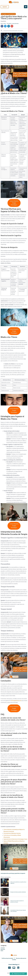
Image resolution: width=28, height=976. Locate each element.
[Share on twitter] (5, 26)
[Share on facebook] (2, 26)
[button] (5, 6)
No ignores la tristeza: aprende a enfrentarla (18, 892)
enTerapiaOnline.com (16, 700)
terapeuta (22, 873)
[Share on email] (12, 26)
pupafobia (17, 873)
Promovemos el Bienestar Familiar (12, 833)
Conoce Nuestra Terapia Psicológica (14, 203)
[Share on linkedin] (8, 26)
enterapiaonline (5, 873)
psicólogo (11, 873)
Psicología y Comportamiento (13, 23)
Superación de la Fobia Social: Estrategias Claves (15, 839)
